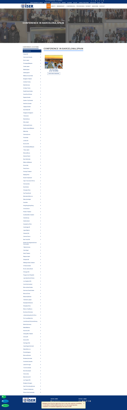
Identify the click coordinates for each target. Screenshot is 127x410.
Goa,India (25, 202)
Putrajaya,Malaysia (27, 63)
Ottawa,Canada (27, 265)
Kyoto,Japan (26, 60)
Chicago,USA (26, 271)
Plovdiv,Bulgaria (27, 352)
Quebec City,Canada (28, 100)
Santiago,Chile (26, 343)
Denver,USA (26, 339)
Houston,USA (26, 330)
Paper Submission (55, 401)
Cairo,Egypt (26, 250)
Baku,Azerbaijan (27, 199)
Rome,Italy (25, 165)
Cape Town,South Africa (29, 180)
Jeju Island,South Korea (28, 278)
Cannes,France (26, 236)
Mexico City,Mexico (27, 309)
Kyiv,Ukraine (26, 187)
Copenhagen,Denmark (28, 346)
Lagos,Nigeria (26, 230)
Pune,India (25, 137)
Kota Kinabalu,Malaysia (28, 146)
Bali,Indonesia (26, 85)
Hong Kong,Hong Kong (28, 205)
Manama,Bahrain (27, 296)
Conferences (71, 6)
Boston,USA (26, 143)
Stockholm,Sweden (27, 361)
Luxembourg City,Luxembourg (30, 321)
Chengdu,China (26, 190)
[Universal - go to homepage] (27, 6)
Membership (61, 6)
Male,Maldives (26, 327)
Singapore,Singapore (28, 112)
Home (48, 6)
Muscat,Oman (26, 293)
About (53, 6)
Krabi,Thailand (26, 253)
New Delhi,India (26, 159)
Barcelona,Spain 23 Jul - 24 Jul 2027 (53, 70)
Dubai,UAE (25, 54)
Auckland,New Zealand (28, 214)
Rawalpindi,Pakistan (28, 302)
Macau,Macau (26, 153)
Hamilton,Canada (27, 103)
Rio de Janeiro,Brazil (28, 268)
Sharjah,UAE (26, 259)
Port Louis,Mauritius (28, 318)
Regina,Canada (26, 97)
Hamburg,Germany (27, 125)
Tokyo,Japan (26, 149)
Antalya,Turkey (26, 88)
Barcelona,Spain (27, 370)
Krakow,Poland (26, 156)
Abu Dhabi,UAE (26, 109)
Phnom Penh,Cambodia (28, 392)
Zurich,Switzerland (27, 284)
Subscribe (95, 6)
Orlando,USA (26, 233)
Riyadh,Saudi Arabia (28, 91)
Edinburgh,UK (26, 72)
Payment (88, 6)
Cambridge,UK (26, 227)
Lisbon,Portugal (27, 364)
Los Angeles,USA (27, 281)
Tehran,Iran (26, 115)
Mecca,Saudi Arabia (28, 287)
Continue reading (53, 73)
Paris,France (26, 168)
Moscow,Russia (27, 355)
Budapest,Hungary (27, 383)
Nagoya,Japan (26, 256)
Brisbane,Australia (27, 358)
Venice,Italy (26, 373)
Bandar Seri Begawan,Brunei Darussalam (30, 243)
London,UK (25, 140)
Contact (102, 6)
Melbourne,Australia (28, 75)
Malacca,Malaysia (27, 162)
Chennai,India (26, 183)
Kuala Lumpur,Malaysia (28, 128)
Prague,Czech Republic (28, 275)
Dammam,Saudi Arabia (28, 290)
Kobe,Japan (26, 122)
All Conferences (27, 51)
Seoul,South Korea (27, 94)
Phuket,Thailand (27, 211)
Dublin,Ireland (26, 221)
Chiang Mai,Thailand (28, 333)
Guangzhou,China (27, 224)
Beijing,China (26, 174)
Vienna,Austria (26, 134)
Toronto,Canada (27, 367)
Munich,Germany (27, 324)
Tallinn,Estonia (26, 247)
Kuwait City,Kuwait (27, 177)
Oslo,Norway (26, 217)
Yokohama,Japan (27, 299)
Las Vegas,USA (26, 380)
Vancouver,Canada (27, 57)
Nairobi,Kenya (26, 119)
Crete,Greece (26, 208)
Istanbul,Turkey (27, 81)
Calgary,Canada (27, 106)
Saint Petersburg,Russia (29, 386)
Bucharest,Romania (28, 312)
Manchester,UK (27, 377)
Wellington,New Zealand (29, 262)
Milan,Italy (25, 131)
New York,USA (26, 239)
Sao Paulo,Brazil (27, 193)
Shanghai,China (27, 305)
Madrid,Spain (26, 69)
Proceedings (81, 6)
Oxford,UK (25, 336)
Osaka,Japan (26, 66)
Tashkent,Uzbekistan (28, 389)
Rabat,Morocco (27, 349)
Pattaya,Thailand (27, 171)
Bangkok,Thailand (27, 78)
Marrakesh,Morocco (28, 196)
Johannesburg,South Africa (29, 315)
